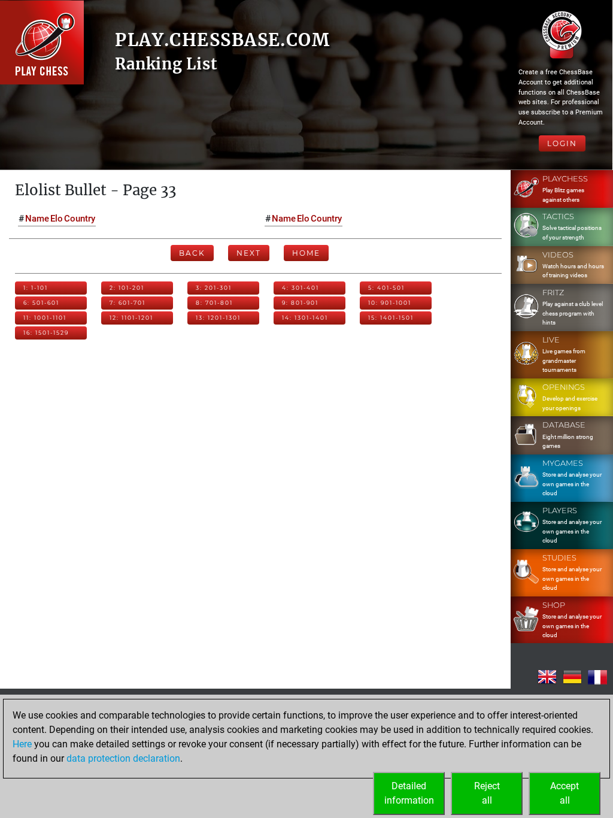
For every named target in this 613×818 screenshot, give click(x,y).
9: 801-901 (300, 302)
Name (37, 218)
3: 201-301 (214, 287)
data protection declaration (123, 758)
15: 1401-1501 (391, 317)
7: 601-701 (127, 302)
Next (248, 253)
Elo (56, 218)
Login (562, 143)
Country (79, 218)
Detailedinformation (409, 793)
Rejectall (487, 793)
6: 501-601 (41, 302)
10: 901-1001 (389, 302)
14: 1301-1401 (305, 317)
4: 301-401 (300, 287)
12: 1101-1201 (131, 317)
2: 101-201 (127, 287)
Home (306, 253)
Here (22, 744)
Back (192, 253)
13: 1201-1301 (218, 317)
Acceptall (564, 793)
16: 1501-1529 (46, 332)
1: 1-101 (35, 287)
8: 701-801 (214, 302)
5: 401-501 (386, 287)
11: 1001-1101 (44, 317)
